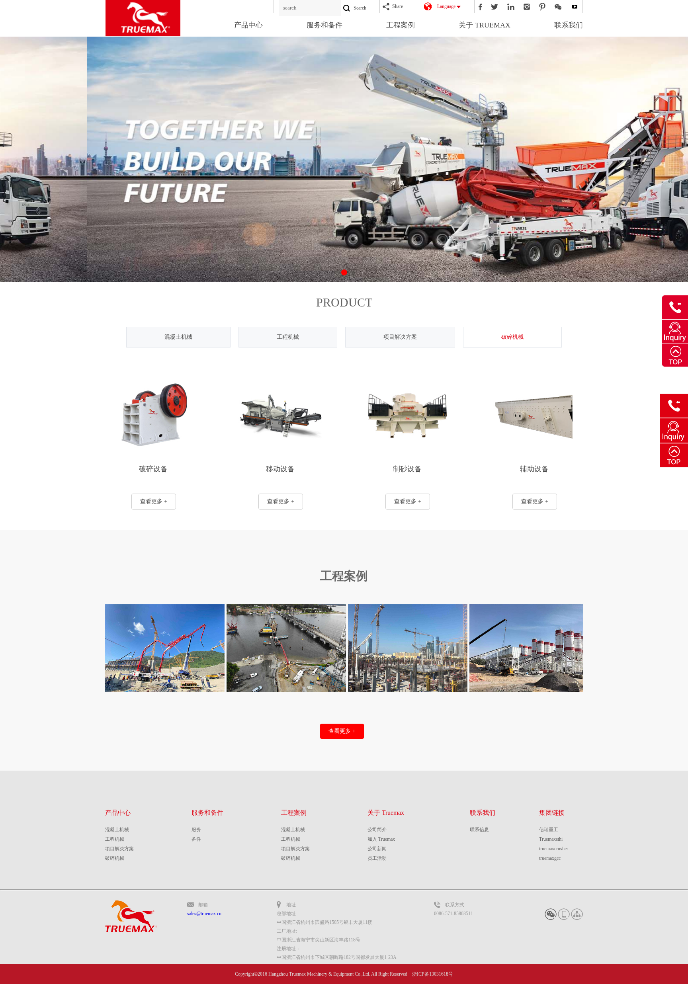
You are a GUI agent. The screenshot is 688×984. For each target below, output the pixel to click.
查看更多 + (153, 501)
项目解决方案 (400, 337)
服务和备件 (324, 25)
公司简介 (377, 829)
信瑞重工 (548, 829)
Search (360, 8)
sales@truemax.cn (204, 913)
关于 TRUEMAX (484, 25)
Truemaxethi (551, 839)
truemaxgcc (550, 858)
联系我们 (568, 25)
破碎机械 (512, 337)
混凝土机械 (178, 337)
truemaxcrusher (553, 848)
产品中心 (248, 25)
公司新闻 (377, 848)
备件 (196, 839)
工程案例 (400, 25)
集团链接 (552, 812)
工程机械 (288, 337)
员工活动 (377, 858)
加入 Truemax (381, 839)
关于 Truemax (385, 812)
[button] (344, 272)
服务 (196, 829)
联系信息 (479, 829)
